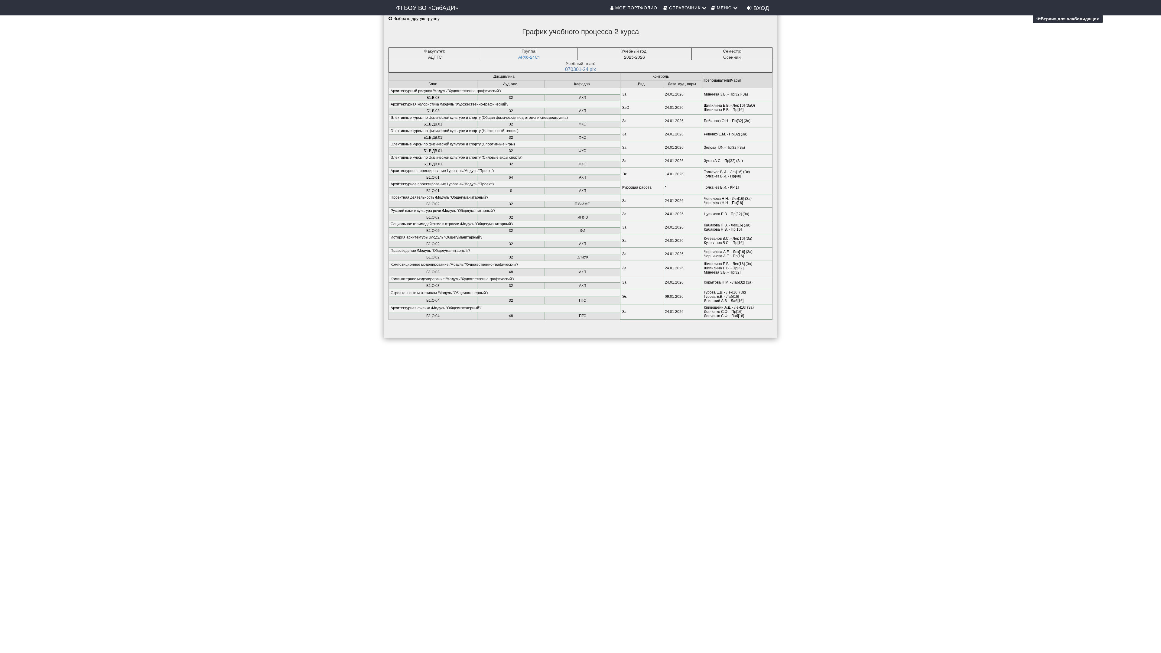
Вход (760, 7)
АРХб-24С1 (529, 57)
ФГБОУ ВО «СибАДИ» (427, 7)
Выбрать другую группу (416, 18)
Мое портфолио (636, 8)
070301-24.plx (580, 69)
